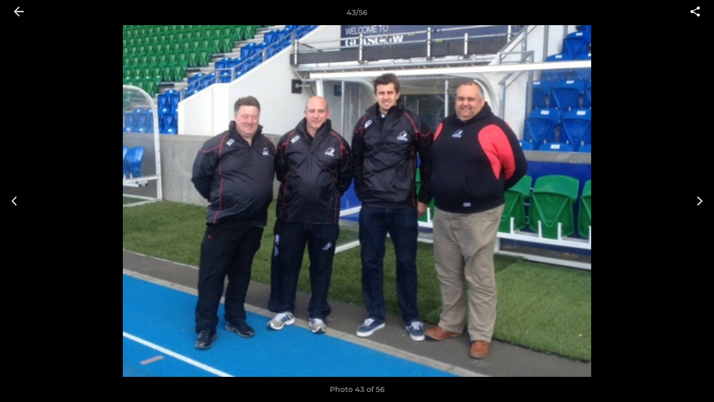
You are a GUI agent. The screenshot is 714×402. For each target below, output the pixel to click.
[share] (695, 12)
